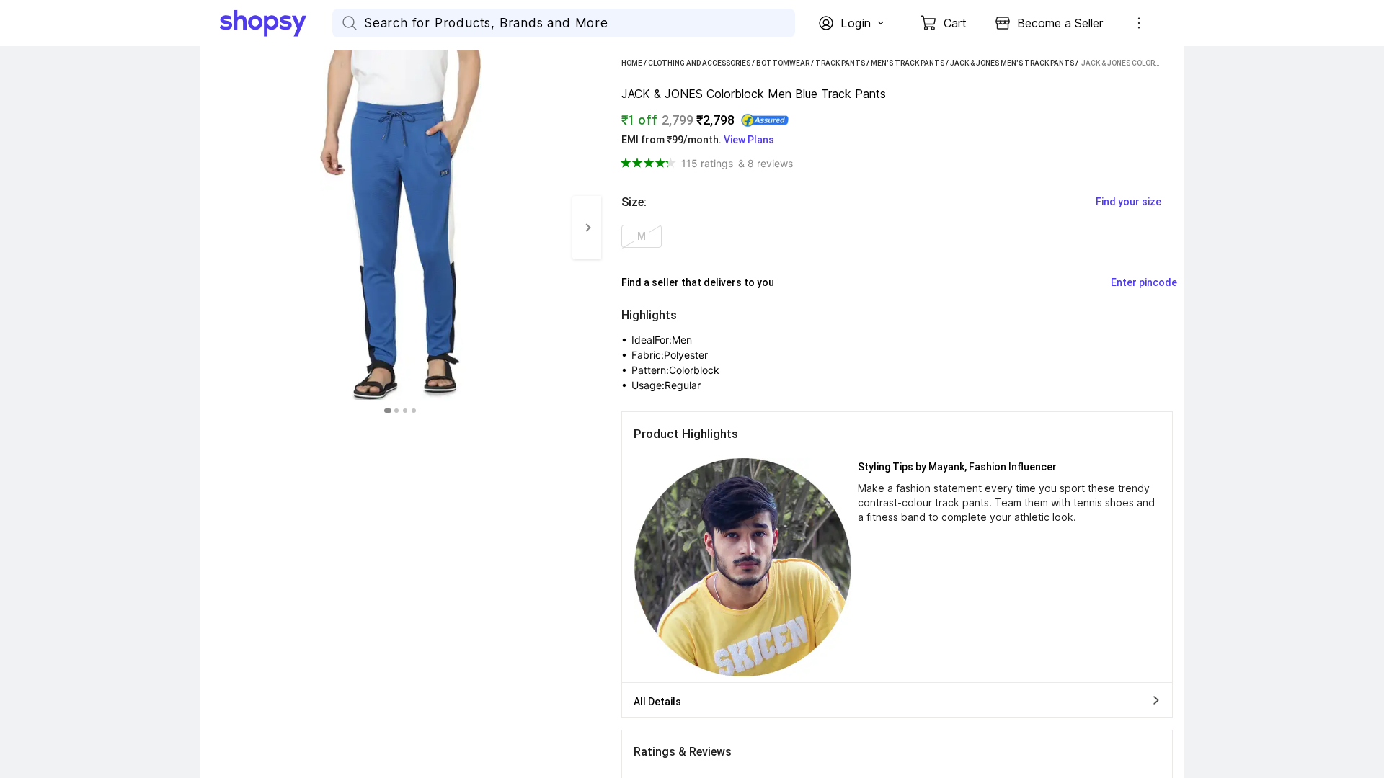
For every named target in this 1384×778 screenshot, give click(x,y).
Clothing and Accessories (699, 63)
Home (631, 63)
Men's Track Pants (907, 63)
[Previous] (214, 227)
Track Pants (840, 63)
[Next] (586, 227)
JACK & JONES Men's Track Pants (1012, 63)
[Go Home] (276, 23)
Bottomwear (782, 63)
